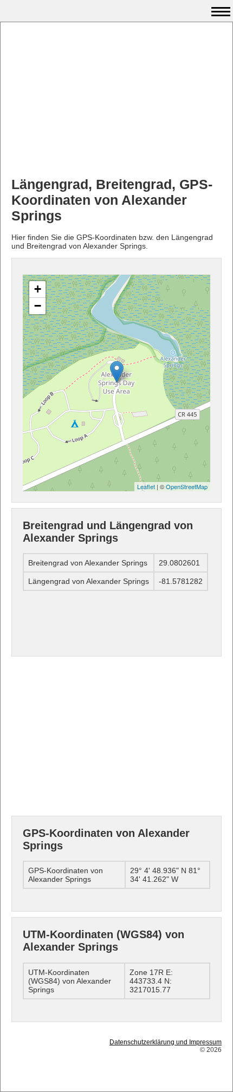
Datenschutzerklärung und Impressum (165, 1042)
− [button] (37, 306)
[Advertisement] (116, 100)
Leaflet (146, 486)
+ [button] (37, 289)
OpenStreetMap (187, 486)
